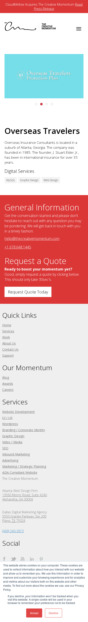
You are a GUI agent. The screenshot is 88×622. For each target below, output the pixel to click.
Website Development (18, 412)
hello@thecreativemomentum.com (32, 238)
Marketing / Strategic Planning (24, 466)
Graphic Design (29, 180)
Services (8, 331)
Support (8, 355)
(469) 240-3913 (13, 531)
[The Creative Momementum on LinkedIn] (32, 558)
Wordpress (10, 424)
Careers (8, 390)
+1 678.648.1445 (18, 247)
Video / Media (12, 442)
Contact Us (10, 349)
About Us (9, 343)
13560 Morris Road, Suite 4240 (24, 495)
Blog (5, 377)
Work (6, 337)
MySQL (10, 180)
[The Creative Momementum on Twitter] (13, 558)
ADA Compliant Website (19, 472)
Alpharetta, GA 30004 (17, 499)
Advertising (10, 460)
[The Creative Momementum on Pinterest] (41, 558)
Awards (7, 383)
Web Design (51, 180)
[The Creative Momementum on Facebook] (4, 558)
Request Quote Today (28, 292)
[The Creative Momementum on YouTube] (23, 558)
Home (6, 325)
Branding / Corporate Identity (23, 430)
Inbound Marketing (16, 454)
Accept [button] (34, 613)
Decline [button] (53, 613)
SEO (5, 448)
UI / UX (7, 418)
